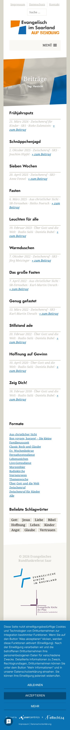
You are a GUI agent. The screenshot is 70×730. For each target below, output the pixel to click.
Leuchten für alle (23, 219)
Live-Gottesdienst (20, 463)
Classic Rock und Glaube (25, 446)
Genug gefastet (22, 301)
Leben (34, 525)
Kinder (49, 525)
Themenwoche (18, 479)
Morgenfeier (17, 467)
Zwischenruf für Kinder (24, 491)
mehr (35, 706)
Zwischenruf (17, 487)
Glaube (29, 530)
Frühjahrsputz (21, 113)
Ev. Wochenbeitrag (21, 450)
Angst (15, 530)
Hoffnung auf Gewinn (28, 354)
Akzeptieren (35, 695)
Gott (14, 520)
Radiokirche (17, 471)
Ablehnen (35, 685)
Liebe (39, 520)
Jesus (26, 520)
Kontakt (54, 4)
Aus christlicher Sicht (23, 434)
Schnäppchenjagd (25, 141)
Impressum (17, 4)
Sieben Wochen (23, 166)
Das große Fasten (24, 272)
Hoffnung (18, 525)
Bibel (52, 520)
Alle (11, 495)
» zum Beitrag (41, 154)
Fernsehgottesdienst (22, 455)
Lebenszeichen (18, 459)
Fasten (14, 190)
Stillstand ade (21, 325)
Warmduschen (21, 248)
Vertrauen (47, 530)
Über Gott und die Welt (24, 483)
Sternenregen (18, 475)
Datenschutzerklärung (41, 724)
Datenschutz (37, 4)
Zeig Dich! (18, 383)
